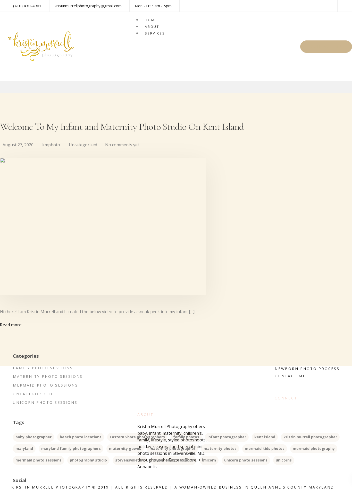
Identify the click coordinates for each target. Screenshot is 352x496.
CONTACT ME (326, 46)
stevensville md (130, 460)
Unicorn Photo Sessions (45, 402)
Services (155, 33)
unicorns (284, 460)
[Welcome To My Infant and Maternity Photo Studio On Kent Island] (103, 161)
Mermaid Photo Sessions (45, 385)
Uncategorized (83, 145)
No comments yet (122, 145)
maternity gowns (125, 448)
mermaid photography (314, 448)
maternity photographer (172, 448)
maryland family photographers (71, 448)
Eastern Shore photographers (137, 436)
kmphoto (51, 145)
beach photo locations (81, 436)
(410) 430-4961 (27, 5)
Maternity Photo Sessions (48, 376)
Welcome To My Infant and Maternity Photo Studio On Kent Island (122, 127)
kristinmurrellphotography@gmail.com (88, 5)
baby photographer (33, 436)
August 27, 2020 (18, 145)
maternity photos (220, 448)
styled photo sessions (173, 460)
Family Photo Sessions (43, 367)
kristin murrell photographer (310, 436)
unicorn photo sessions (245, 460)
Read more (11, 325)
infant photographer (226, 436)
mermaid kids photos (264, 448)
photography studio (88, 460)
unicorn (209, 460)
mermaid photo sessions (38, 460)
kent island (264, 436)
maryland (24, 448)
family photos (186, 436)
